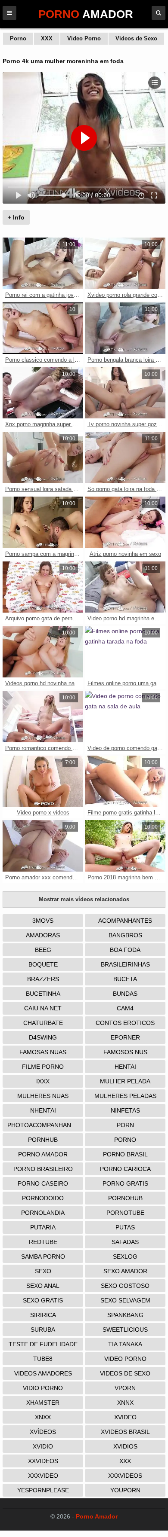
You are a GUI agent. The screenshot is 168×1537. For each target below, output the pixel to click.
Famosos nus (125, 1052)
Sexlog (125, 1256)
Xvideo (125, 1417)
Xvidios (125, 1446)
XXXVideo (43, 1475)
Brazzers (43, 979)
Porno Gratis (125, 1183)
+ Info (16, 217)
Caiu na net (43, 1008)
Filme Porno (43, 1066)
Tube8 (43, 1358)
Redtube (43, 1241)
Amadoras (43, 935)
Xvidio (43, 1446)
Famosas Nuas (42, 1052)
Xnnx (125, 1402)
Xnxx (43, 1417)
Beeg (43, 949)
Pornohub (125, 1198)
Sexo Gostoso (125, 1285)
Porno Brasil (125, 1154)
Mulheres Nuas (42, 1095)
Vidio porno (43, 1388)
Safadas (125, 1241)
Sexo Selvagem (125, 1300)
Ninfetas (125, 1110)
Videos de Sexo (136, 38)
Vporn (125, 1388)
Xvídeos (43, 1431)
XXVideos (43, 1461)
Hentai (125, 1066)
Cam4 (125, 1008)
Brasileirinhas (125, 964)
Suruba (43, 1329)
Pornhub (43, 1139)
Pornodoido (43, 1198)
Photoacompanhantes (45, 1125)
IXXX (43, 1081)
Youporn (125, 1490)
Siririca (43, 1314)
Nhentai (43, 1110)
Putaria (43, 1227)
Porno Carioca (125, 1168)
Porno (18, 38)
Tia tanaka (125, 1344)
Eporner (125, 1037)
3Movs (42, 920)
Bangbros (125, 935)
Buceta (125, 979)
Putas (125, 1227)
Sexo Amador (125, 1271)
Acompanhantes (125, 920)
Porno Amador (43, 1154)
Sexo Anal (42, 1285)
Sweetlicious (125, 1329)
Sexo (43, 1271)
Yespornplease (43, 1490)
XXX (47, 38)
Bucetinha (43, 993)
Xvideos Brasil (125, 1431)
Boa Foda (125, 949)
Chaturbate (43, 1022)
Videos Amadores (43, 1373)
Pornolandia (43, 1212)
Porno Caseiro (43, 1183)
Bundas (125, 993)
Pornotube (125, 1212)
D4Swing (43, 1037)
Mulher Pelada (125, 1081)
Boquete (43, 964)
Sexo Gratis (43, 1300)
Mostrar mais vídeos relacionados (84, 899)
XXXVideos (125, 1475)
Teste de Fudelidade (43, 1344)
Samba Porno (43, 1256)
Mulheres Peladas (125, 1095)
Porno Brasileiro (43, 1168)
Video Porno (84, 38)
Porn (125, 1125)
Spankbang (125, 1314)
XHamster (42, 1402)
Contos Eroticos (125, 1022)
